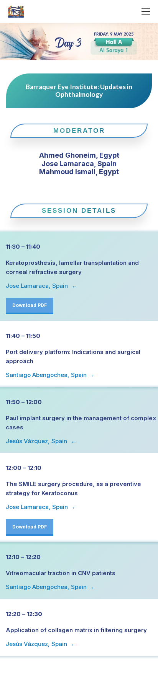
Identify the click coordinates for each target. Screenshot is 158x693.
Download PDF (29, 305)
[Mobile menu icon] (145, 11)
